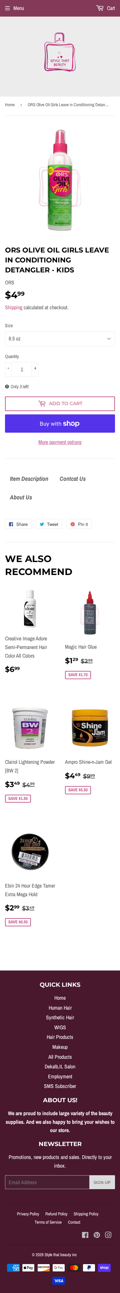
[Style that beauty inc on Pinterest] (96, 1235)
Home (10, 105)
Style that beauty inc (61, 1254)
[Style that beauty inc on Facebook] (85, 1235)
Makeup (60, 1046)
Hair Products (60, 1037)
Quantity (12, 356)
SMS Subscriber (60, 1086)
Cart (110, 8)
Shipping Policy (86, 1214)
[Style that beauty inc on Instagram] (108, 1235)
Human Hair (60, 1007)
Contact (74, 1222)
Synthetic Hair (60, 1017)
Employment (60, 1076)
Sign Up (102, 1182)
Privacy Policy (28, 1214)
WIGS (60, 1027)
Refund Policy (56, 1214)
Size (9, 325)
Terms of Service (48, 1222)
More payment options (60, 442)
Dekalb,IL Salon (60, 1066)
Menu (18, 8)
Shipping (13, 307)
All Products (60, 1056)
